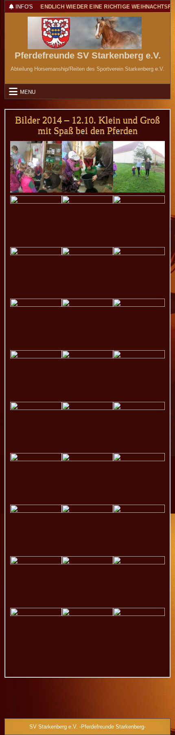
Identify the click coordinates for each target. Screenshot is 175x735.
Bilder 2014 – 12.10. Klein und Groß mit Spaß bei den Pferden (87, 125)
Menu (27, 91)
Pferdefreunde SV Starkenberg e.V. (88, 55)
